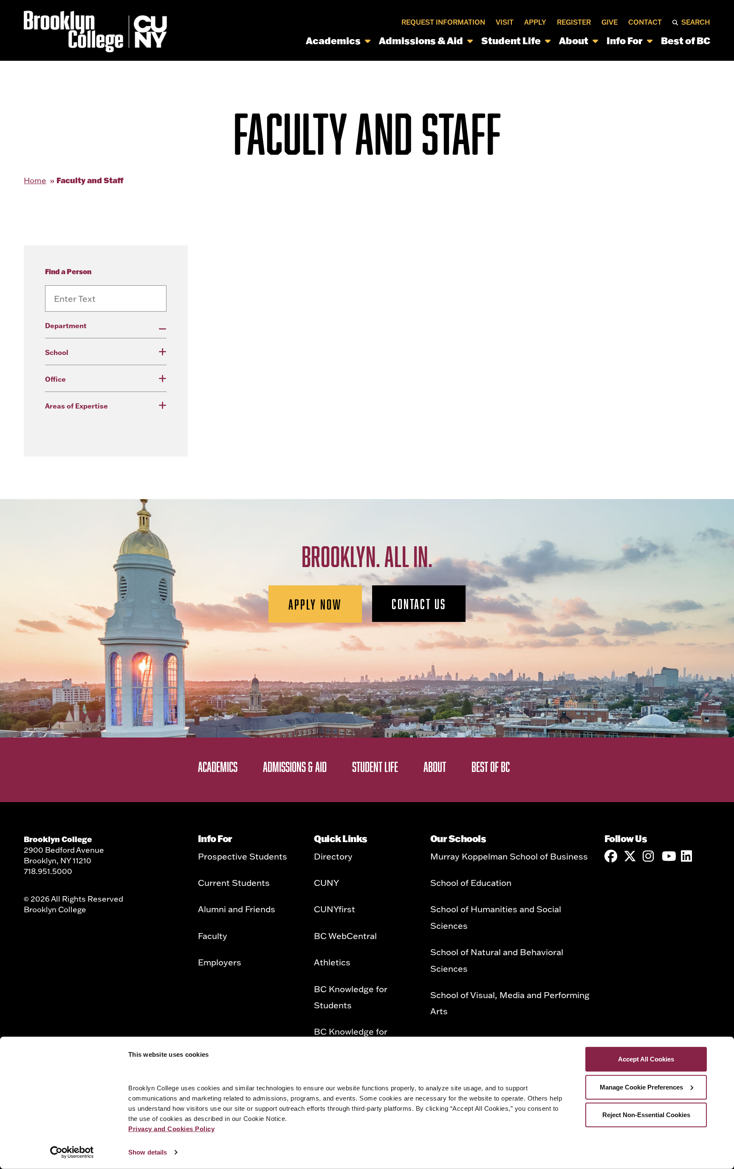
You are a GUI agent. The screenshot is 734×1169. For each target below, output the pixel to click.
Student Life (511, 40)
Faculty (212, 935)
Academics (333, 40)
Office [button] (55, 379)
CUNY (326, 882)
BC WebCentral (345, 935)
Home (35, 180)
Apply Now (315, 604)
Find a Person (68, 271)
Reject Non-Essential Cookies (646, 1114)
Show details (147, 1152)
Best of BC (685, 40)
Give (609, 22)
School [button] (56, 352)
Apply (535, 22)
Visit (505, 22)
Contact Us (419, 603)
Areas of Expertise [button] (76, 406)
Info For (625, 40)
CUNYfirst (334, 908)
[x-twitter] (630, 856)
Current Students (234, 882)
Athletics (332, 962)
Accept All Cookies (646, 1059)
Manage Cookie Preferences (641, 1086)
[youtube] (668, 856)
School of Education (470, 882)
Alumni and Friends (236, 908)
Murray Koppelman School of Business (509, 856)
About (573, 40)
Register (574, 22)
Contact (645, 22)
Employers (219, 962)
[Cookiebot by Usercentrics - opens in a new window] (72, 1152)
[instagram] (649, 856)
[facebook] (610, 856)
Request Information (443, 22)
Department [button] (66, 325)
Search (695, 22)
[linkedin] (687, 856)
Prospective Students (242, 856)
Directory (333, 856)
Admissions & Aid (421, 40)
